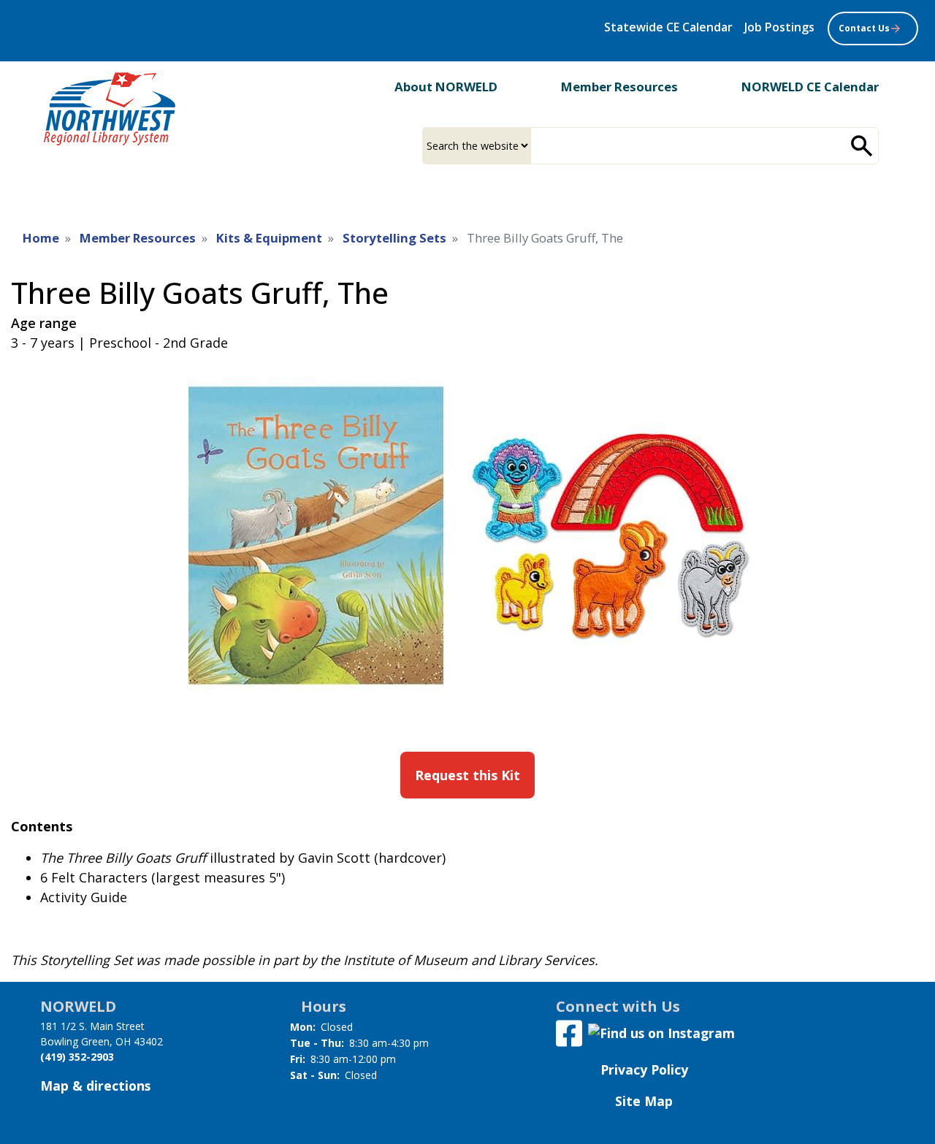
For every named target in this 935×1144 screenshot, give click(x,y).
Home (41, 237)
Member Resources (138, 237)
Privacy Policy (644, 1069)
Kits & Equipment (269, 237)
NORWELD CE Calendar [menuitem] (810, 86)
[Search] (862, 146)
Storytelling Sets (394, 237)
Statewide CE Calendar (668, 27)
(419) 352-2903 (77, 1057)
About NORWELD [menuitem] (445, 86)
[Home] (109, 109)
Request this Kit (467, 775)
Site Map (644, 1101)
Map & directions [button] (95, 1085)
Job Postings (779, 27)
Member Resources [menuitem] (619, 86)
